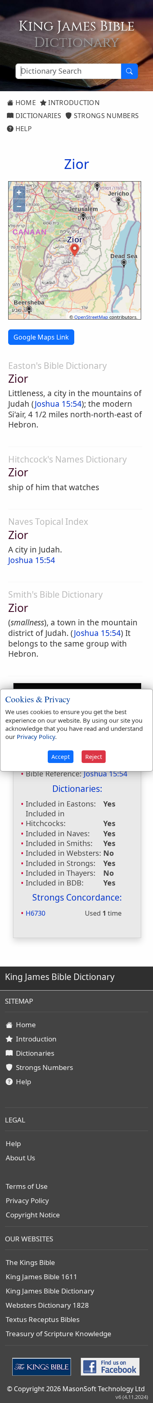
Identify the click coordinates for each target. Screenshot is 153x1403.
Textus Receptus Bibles (43, 1319)
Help (22, 128)
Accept (60, 757)
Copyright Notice (33, 1214)
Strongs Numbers (105, 115)
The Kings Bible (30, 1262)
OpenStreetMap (91, 317)
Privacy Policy (27, 1200)
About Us (20, 1157)
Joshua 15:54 (58, 404)
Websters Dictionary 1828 (47, 1305)
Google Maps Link (41, 337)
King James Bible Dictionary (50, 1291)
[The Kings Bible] (43, 1365)
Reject (93, 757)
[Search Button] (129, 71)
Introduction (73, 102)
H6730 (35, 913)
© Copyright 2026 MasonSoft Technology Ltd (76, 1388)
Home (24, 102)
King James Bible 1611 (42, 1276)
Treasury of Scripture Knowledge (58, 1333)
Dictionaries (37, 115)
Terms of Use (27, 1186)
